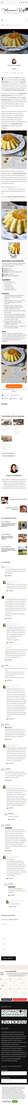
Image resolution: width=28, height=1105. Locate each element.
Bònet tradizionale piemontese (6, 427)
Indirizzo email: (5, 1078)
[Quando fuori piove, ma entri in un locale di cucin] (14, 992)
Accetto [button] (15, 1101)
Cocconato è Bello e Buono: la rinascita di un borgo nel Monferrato (9, 525)
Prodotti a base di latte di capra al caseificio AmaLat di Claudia (8, 550)
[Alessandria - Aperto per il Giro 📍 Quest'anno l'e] (4, 992)
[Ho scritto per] (14, 1010)
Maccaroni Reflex (20, 389)
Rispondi (9, 575)
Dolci (14, 42)
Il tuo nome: (4, 1070)
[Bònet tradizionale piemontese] (6, 422)
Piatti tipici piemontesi (7, 199)
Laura (6, 596)
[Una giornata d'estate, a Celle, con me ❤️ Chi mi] (4, 982)
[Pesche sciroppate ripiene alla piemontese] (6, 439)
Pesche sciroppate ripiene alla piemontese (6, 444)
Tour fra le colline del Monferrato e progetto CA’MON (7, 538)
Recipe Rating (5, 919)
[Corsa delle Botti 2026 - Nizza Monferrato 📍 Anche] (14, 982)
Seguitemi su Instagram (14, 386)
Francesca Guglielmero (14, 65)
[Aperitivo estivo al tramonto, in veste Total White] (23, 982)
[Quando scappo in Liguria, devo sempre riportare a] (23, 992)
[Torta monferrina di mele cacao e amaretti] (18, 422)
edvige (7, 566)
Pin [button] (17, 255)
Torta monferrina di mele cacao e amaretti (17, 429)
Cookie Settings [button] (6, 1101)
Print (13, 255)
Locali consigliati (6, 521)
